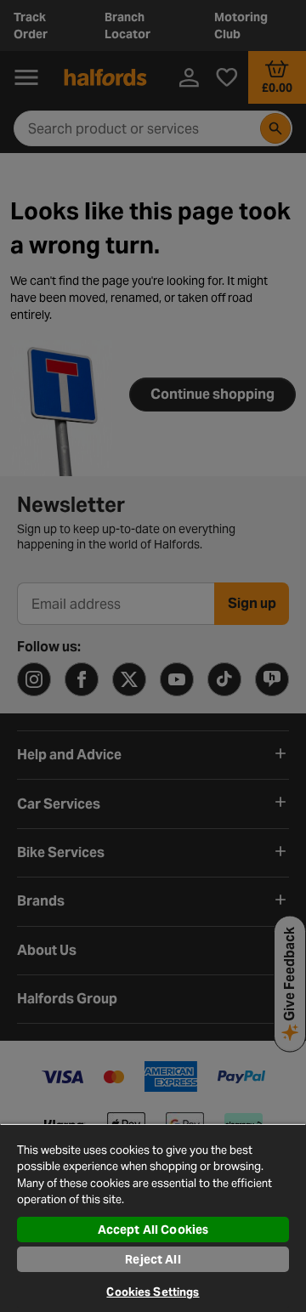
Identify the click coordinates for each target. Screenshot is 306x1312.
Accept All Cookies (153, 1229)
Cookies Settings (152, 1292)
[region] (153, 1217)
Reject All (152, 1259)
